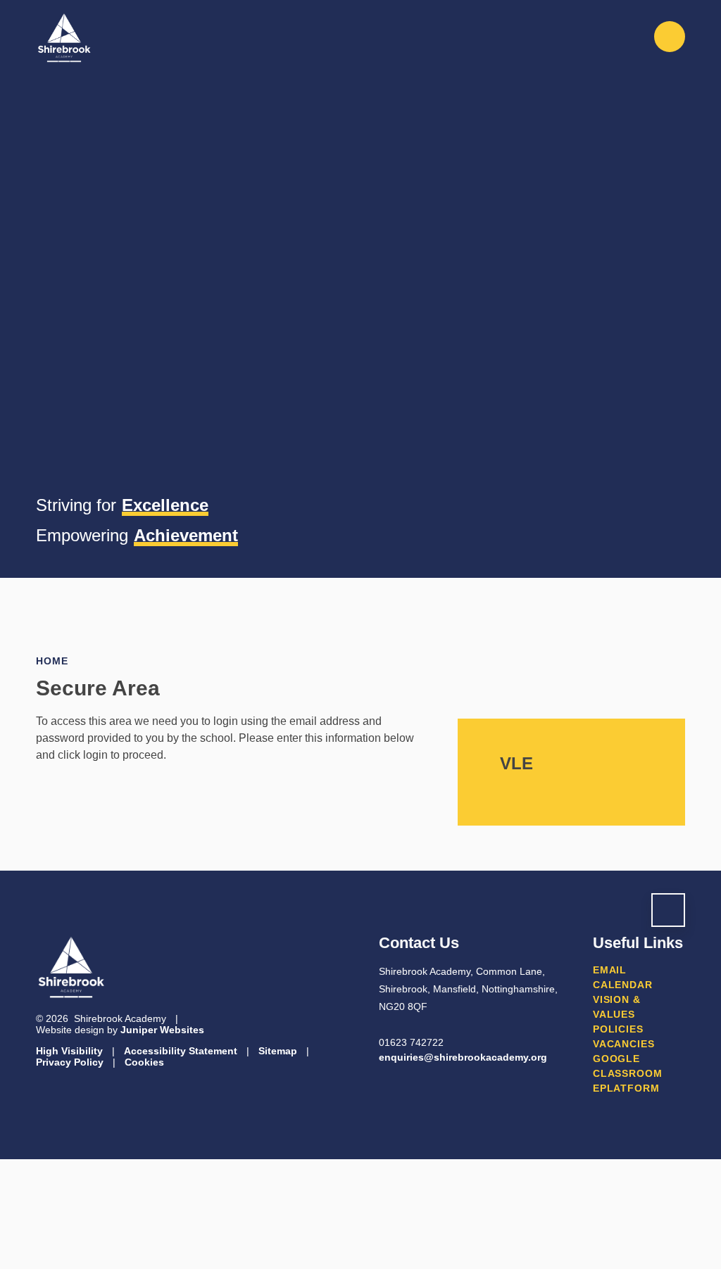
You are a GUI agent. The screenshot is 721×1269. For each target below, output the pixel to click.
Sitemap (277, 1050)
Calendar (623, 984)
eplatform (626, 1088)
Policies (618, 1029)
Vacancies (624, 1043)
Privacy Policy (70, 1062)
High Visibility (69, 1050)
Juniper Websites (162, 1029)
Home (52, 661)
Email (610, 970)
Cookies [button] (144, 1062)
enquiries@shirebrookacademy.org (463, 1057)
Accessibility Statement (180, 1050)
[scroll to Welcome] (668, 910)
